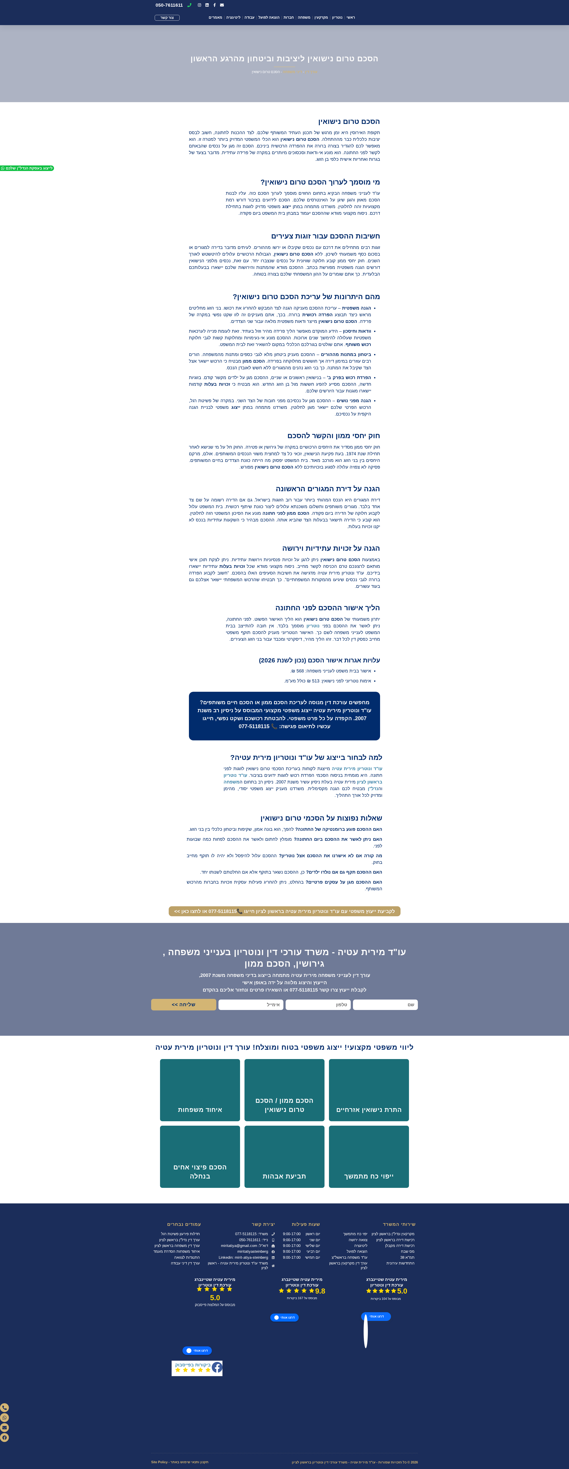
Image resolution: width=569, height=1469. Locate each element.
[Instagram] (199, 5)
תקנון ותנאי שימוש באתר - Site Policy (179, 1462)
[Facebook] (4, 1437)
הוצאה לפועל (269, 17)
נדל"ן (373, 788)
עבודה (249, 17)
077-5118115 (254, 726)
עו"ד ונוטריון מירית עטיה (357, 768)
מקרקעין (321, 17)
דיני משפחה (292, 72)
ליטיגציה (233, 17)
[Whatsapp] (4, 1417)
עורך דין (311, 72)
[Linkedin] (207, 5)
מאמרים (215, 17)
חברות (289, 17)
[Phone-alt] (4, 1407)
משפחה (304, 17)
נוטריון (337, 17)
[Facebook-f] (214, 5)
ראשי (351, 17)
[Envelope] (222, 5)
